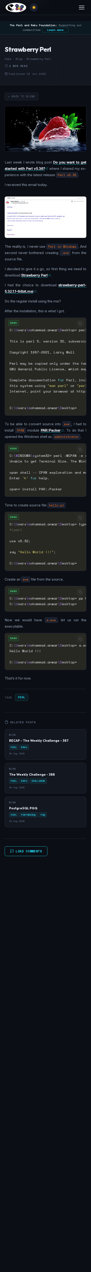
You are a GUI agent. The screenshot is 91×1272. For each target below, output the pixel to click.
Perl (21, 697)
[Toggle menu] (81, 7)
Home (8, 59)
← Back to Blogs (21, 96)
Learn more (55, 30)
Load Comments (29, 851)
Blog (19, 59)
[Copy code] (80, 323)
